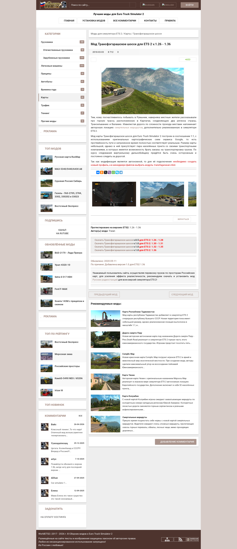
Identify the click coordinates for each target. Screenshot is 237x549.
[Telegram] (121, 172)
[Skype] (117, 172)
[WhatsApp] (113, 172)
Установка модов (93, 20)
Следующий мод (182, 294)
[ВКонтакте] (98, 172)
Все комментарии (124, 20)
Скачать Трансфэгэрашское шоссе (114, 240)
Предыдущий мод (105, 294)
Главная (69, 20)
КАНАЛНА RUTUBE (62, 232)
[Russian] (149, 5)
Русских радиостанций (105, 279)
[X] (105, 172)
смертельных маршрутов (129, 127)
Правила (170, 20)
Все (80, 416)
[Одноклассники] (101, 172)
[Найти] (133, 4)
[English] (168, 5)
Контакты (150, 20)
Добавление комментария (177, 441)
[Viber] (109, 172)
